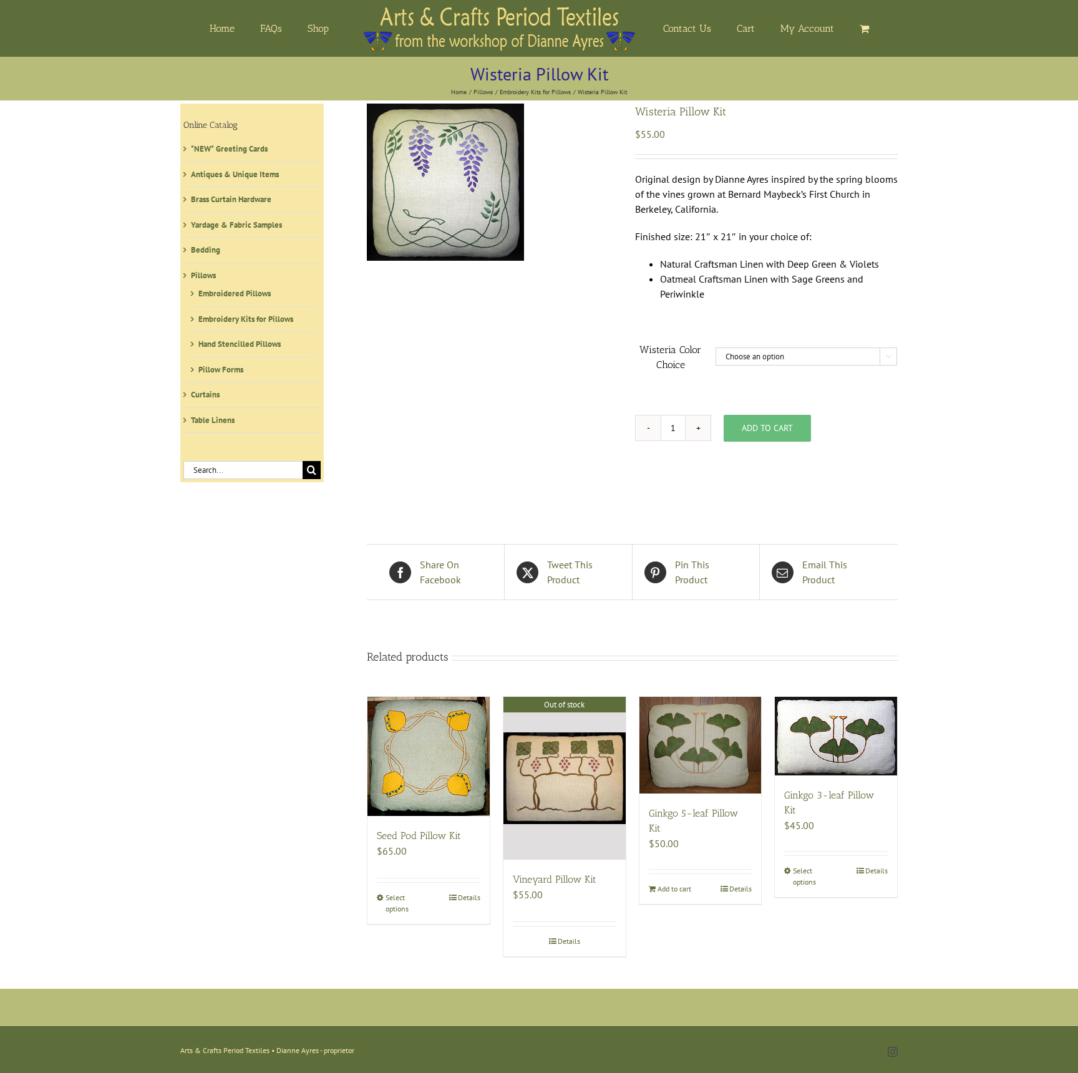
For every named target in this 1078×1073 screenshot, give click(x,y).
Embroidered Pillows (234, 293)
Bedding (205, 250)
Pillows (203, 275)
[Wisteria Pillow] (491, 182)
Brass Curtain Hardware (231, 199)
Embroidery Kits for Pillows (245, 319)
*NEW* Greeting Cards (229, 148)
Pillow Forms (220, 369)
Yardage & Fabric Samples (236, 225)
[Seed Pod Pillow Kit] (428, 756)
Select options (397, 903)
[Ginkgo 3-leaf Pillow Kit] (836, 736)
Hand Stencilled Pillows (239, 344)
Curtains (205, 394)
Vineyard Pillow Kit (554, 879)
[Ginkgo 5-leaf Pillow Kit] (700, 745)
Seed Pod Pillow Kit (419, 836)
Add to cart (767, 428)
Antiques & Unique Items (235, 174)
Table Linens (213, 420)
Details (469, 897)
